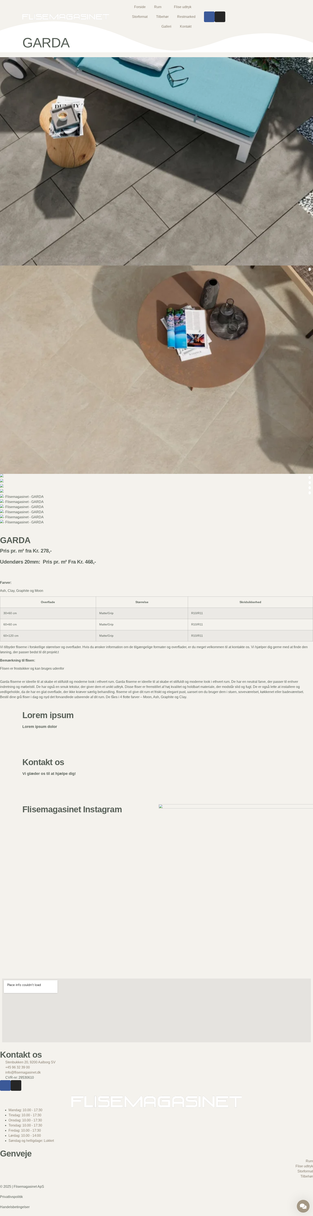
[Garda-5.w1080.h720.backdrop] (156, 370)
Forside (140, 7)
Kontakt (185, 26)
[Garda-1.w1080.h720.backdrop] (156, 481)
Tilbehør (162, 16)
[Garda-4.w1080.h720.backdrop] (156, 491)
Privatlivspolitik (11, 1197)
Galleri (166, 26)
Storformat (140, 16)
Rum (157, 7)
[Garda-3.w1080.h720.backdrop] (156, 486)
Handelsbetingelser (15, 1207)
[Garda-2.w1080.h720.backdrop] (156, 476)
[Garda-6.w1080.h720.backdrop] (156, 161)
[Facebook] (209, 16)
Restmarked (186, 16)
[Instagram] (220, 16)
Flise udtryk (182, 7)
